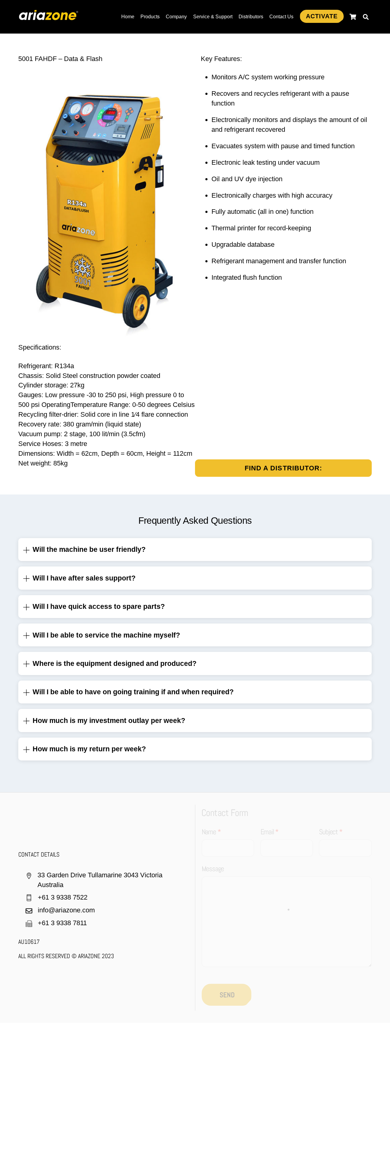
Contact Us (281, 16)
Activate (322, 16)
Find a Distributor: (283, 468)
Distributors (251, 16)
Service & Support (212, 16)
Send (227, 994)
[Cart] (353, 17)
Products (150, 16)
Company (176, 16)
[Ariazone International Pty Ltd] (48, 16)
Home (127, 16)
